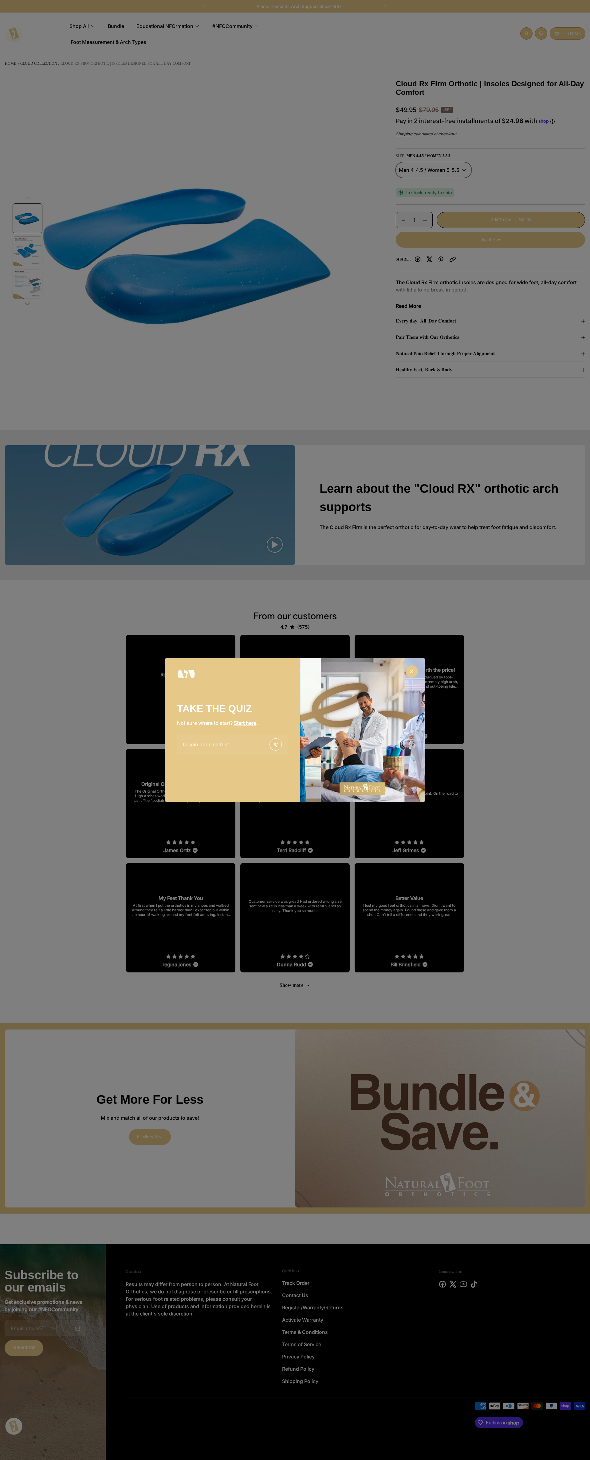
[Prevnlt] (275, 744)
